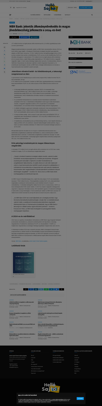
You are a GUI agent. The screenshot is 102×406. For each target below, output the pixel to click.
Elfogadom (80, 398)
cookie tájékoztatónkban (58, 399)
